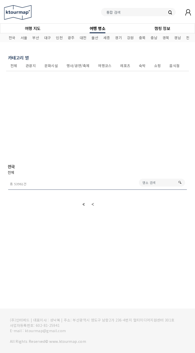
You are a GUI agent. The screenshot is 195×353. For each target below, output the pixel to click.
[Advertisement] (97, 117)
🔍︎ (179, 182)
